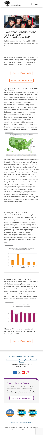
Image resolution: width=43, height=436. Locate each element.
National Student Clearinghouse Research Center (21, 361)
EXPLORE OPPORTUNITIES (21, 398)
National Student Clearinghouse (21, 356)
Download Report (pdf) (21, 73)
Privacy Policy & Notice (26, 422)
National (17, 43)
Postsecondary (25, 43)
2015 (35, 41)
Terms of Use (14, 422)
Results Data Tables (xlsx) (21, 80)
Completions (8, 43)
